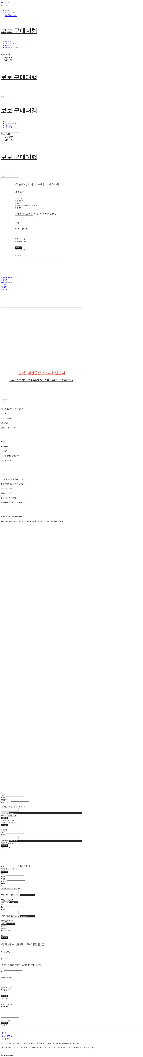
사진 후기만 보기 (8, 820)
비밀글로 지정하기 (7, 900)
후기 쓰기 (4, 825)
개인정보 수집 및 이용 (8, 807)
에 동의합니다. (13, 807)
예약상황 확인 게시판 (11, 16)
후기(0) (3, 284)
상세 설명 (4, 280)
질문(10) (4, 287)
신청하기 (4, 1023)
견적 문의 (7, 10)
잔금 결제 (7, 14)
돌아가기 (4, 923)
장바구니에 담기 (6, 998)
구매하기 (4, 937)
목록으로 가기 (6, 902)
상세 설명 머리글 (6, 277)
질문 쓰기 (4, 871)
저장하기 (4, 818)
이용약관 (3, 1033)
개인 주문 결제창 (9, 12)
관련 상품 (4, 289)
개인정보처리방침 (6, 1036)
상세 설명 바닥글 (6, 282)
